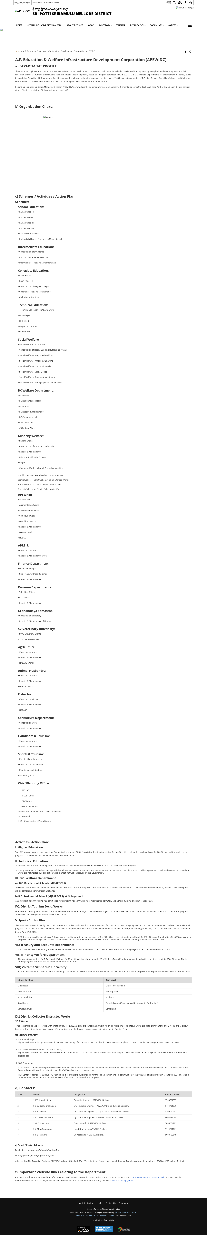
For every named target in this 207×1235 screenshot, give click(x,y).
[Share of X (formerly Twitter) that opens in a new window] (190, 51)
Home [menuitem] (19, 25)
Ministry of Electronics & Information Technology (95, 1215)
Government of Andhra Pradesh (46, 2)
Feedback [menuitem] (123, 1203)
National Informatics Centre (125, 1212)
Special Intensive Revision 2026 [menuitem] (44, 25)
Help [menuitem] (100, 1203)
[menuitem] (168, 2)
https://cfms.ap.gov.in (122, 1180)
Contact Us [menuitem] (110, 1203)
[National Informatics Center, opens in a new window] (104, 1229)
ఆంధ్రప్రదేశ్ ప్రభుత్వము (22, 2)
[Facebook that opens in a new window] (185, 51)
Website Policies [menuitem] (86, 1203)
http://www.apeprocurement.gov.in (148, 1177)
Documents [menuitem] (156, 25)
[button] (190, 25)
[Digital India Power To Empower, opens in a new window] (124, 1229)
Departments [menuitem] (137, 25)
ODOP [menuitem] (91, 25)
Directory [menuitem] (104, 25)
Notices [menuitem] (172, 25)
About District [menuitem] (75, 25)
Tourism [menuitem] (120, 25)
